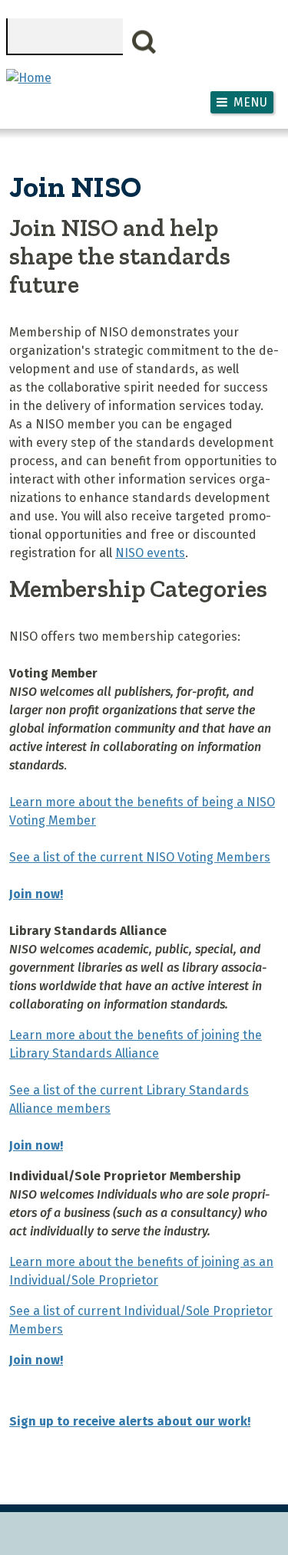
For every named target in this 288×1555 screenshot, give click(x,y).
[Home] (28, 77)
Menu (250, 102)
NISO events (150, 553)
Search (144, 42)
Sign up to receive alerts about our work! (129, 1421)
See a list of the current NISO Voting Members (139, 857)
